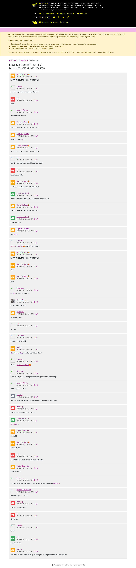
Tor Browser (42, 48)
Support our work (66, 13)
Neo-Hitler (20, 371)
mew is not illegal (23, 193)
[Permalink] (37, 77)
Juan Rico (20, 86)
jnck (18, 98)
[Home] (34, 22)
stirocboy (20, 407)
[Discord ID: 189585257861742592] (13, 159)
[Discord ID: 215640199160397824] (13, 491)
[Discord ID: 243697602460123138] (13, 372)
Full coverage (47, 13)
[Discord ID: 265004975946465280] (13, 111)
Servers (44, 22)
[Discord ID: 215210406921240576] (13, 87)
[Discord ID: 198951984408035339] (13, 408)
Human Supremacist (24, 490)
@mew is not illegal (17, 353)
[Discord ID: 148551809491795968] (13, 313)
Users (55, 22)
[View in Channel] (34, 77)
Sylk (18, 537)
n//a (18, 157)
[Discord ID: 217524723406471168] (13, 289)
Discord (14, 60)
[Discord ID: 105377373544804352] (13, 538)
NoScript (60, 46)
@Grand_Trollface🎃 (18, 246)
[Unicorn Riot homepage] (34, 4)
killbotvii (19, 395)
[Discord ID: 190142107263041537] (13, 194)
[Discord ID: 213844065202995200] (13, 301)
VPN (51, 48)
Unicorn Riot (44, 3)
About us (83, 13)
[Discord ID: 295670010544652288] (13, 76)
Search (65, 22)
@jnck (23, 139)
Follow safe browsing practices (22, 46)
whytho (19, 347)
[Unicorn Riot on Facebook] (54, 17)
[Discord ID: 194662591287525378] (13, 348)
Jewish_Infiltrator (22, 110)
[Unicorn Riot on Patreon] (68, 17)
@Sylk (13, 294)
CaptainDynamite (23, 134)
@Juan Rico (56, 483)
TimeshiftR (24, 60)
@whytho (14, 424)
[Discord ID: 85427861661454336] (13, 396)
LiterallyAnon (21, 300)
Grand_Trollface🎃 (23, 74)
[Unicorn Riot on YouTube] (63, 17)
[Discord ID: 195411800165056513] (13, 135)
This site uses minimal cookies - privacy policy (69, 565)
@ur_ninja (45, 17)
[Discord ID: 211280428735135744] (13, 99)
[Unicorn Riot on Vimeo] (58, 17)
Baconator (20, 288)
